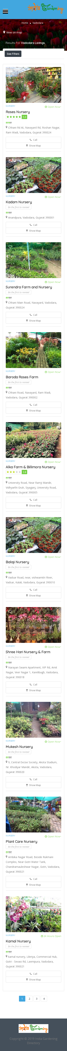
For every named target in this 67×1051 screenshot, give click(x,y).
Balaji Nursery (17, 562)
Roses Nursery (18, 112)
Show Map (34, 145)
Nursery (10, 106)
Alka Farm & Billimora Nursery (30, 467)
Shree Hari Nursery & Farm (28, 652)
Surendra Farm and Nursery (29, 287)
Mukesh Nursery (19, 746)
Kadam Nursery (19, 202)
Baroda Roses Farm (22, 377)
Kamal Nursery (18, 941)
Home (25, 22)
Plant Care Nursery (21, 841)
